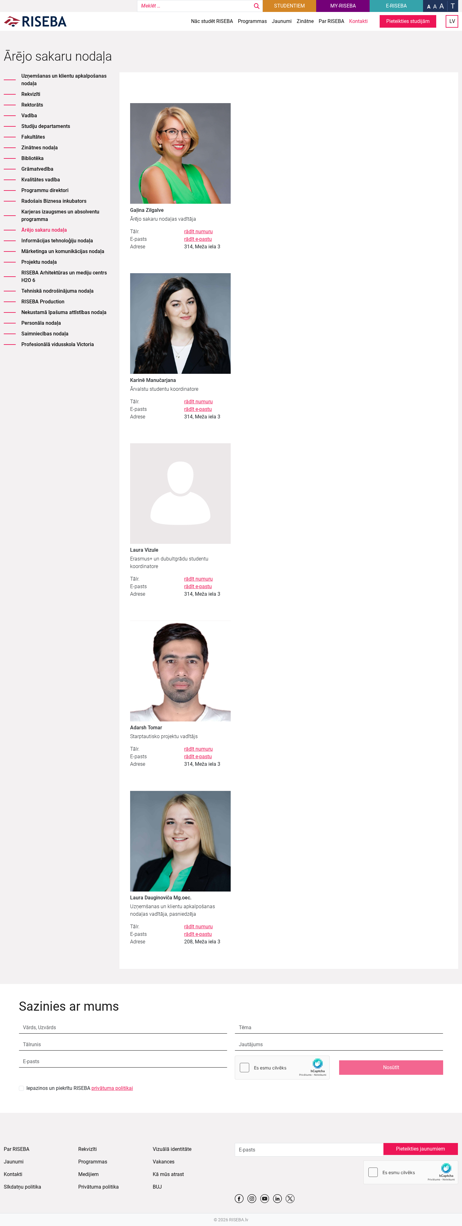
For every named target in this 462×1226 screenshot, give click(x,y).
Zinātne (305, 21)
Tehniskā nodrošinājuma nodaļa (57, 291)
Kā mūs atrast (168, 1174)
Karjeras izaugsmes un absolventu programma (60, 215)
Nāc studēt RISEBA (212, 21)
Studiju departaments (45, 126)
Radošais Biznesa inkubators (53, 201)
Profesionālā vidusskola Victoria (57, 344)
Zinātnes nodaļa (39, 148)
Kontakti (358, 21)
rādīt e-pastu (198, 239)
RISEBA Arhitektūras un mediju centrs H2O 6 (64, 276)
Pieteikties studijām (408, 21)
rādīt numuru (198, 232)
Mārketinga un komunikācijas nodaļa (62, 251)
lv (452, 21)
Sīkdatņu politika (22, 1187)
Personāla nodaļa (41, 323)
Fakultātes (33, 137)
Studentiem (289, 6)
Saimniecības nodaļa (45, 334)
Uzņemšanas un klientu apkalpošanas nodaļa (64, 79)
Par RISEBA (331, 21)
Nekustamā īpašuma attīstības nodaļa (64, 312)
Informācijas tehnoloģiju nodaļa (57, 241)
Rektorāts (32, 105)
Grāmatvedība (37, 169)
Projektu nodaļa (39, 262)
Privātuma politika (98, 1187)
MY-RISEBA (343, 6)
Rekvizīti (30, 94)
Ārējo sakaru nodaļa (44, 230)
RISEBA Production (42, 302)
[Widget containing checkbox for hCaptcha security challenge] (282, 1068)
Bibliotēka (32, 158)
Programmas (252, 21)
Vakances (163, 1162)
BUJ (157, 1187)
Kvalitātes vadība (40, 180)
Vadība (29, 116)
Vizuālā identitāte (172, 1149)
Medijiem (88, 1174)
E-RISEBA (396, 6)
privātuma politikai (112, 1088)
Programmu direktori (45, 190)
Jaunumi (282, 21)
